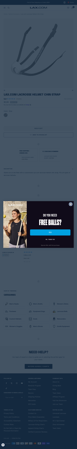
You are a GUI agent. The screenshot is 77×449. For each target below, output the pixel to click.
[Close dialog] (70, 204)
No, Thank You (50, 239)
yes (50, 232)
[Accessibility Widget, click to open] (3, 445)
